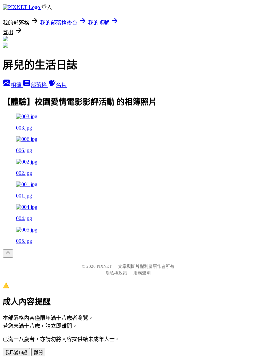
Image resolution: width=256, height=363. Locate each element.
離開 (38, 352)
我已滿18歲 (16, 352)
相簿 (17, 85)
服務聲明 (142, 272)
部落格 (39, 85)
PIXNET (104, 266)
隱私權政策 (116, 272)
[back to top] (8, 253)
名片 (61, 85)
